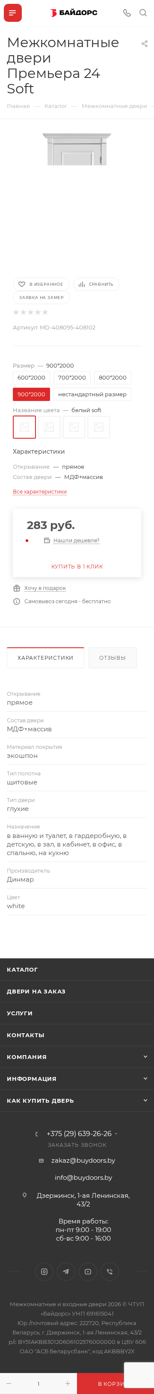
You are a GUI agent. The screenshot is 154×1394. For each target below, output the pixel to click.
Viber (110, 1271)
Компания (27, 1056)
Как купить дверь (40, 1100)
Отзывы (112, 658)
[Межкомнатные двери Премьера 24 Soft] (77, 197)
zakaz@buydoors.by (83, 1160)
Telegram (66, 1271)
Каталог (22, 969)
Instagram (44, 1271)
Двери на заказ (36, 991)
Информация (32, 1078)
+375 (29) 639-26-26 (79, 1134)
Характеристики (46, 658)
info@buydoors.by (83, 1177)
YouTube (88, 1271)
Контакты (25, 1035)
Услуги (20, 1013)
